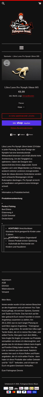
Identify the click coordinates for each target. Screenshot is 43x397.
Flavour (21, 103)
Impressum (6, 280)
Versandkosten (28, 96)
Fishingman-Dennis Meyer (29, 384)
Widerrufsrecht (8, 289)
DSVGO (5, 286)
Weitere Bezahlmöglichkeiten (21, 128)
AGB (4, 283)
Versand (5, 292)
